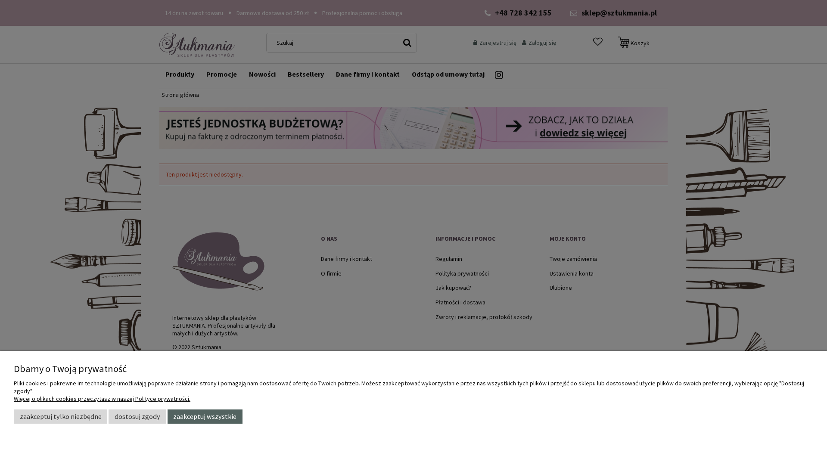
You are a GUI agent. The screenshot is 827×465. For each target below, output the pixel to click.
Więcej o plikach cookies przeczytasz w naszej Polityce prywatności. (102, 399)
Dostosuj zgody (137, 416)
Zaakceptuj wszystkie (204, 416)
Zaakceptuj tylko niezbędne (61, 416)
